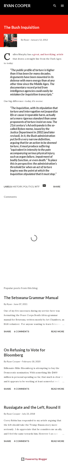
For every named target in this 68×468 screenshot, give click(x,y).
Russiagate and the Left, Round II (32, 407)
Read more (57, 331)
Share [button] (56, 186)
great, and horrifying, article (48, 54)
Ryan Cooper (17, 5)
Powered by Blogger (36, 459)
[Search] (55, 6)
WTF (37, 186)
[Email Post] (44, 186)
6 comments (21, 331)
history (17, 186)
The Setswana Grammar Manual (31, 297)
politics (28, 186)
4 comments (21, 388)
